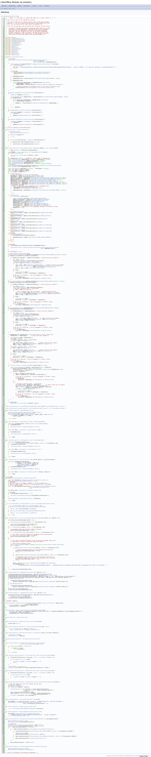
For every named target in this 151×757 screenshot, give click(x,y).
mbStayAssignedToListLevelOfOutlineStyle (34, 480)
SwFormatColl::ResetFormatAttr (28, 471)
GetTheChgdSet (25, 188)
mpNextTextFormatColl (17, 578)
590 (2, 621)
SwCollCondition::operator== (17, 626)
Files (40, 5)
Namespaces (27, 5)
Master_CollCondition (49, 603)
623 (2, 655)
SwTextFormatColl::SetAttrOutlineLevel (20, 699)
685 (2, 718)
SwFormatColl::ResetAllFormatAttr (29, 490)
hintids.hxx (15, 49)
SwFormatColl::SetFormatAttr (27, 429)
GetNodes (30, 413)
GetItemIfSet (39, 78)
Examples (46, 5)
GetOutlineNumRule (48, 84)
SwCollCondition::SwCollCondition (16, 603)
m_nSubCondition (18, 629)
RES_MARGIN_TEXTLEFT (54, 178)
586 (2, 617)
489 (2, 518)
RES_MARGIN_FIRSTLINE (54, 177)
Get (34, 199)
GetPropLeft (26, 289)
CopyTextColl (31, 690)
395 (2, 421)
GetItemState (37, 368)
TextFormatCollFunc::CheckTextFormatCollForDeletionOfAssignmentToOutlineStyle (34, 247)
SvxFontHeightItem (17, 163)
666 (2, 699)
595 (2, 626)
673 (2, 706)
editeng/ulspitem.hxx (18, 41)
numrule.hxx (15, 52)
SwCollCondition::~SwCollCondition (16, 617)
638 (2, 670)
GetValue (45, 82)
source (5, 8)
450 (2, 478)
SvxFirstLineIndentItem (19, 160)
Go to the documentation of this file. (10, 16)
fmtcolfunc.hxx (16, 48)
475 (2, 503)
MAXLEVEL (33, 701)
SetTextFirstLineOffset (26, 265)
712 (2, 746)
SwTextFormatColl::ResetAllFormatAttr (23, 478)
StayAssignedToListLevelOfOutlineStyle (36, 72)
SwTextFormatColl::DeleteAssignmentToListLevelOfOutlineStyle (27, 746)
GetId (15, 150)
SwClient (11, 605)
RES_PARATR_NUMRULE (49, 78)
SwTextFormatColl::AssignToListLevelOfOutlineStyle (24, 718)
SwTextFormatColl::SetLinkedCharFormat (20, 406)
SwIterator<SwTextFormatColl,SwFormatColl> (21, 725)
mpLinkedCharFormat (52, 406)
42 (2, 60)
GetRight (33, 318)
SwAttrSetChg (15, 168)
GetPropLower (24, 347)
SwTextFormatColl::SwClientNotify (19, 148)
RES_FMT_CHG (14, 195)
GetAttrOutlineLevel (18, 715)
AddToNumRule (15, 110)
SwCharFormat (36, 406)
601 (2, 632)
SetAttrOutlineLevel (14, 721)
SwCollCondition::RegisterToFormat (19, 621)
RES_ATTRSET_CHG (16, 173)
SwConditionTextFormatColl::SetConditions (21, 682)
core (10, 8)
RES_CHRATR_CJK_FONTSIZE (53, 182)
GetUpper (30, 342)
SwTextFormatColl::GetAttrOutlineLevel (19, 706)
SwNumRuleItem (41, 62)
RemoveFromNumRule (16, 119)
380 (2, 406)
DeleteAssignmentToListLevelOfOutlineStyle (39, 87)
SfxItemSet (20, 198)
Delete (21, 132)
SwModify (35, 148)
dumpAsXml (19, 588)
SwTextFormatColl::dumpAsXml (17, 572)
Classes (34, 5)
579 (2, 610)
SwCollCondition (35, 610)
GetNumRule (18, 92)
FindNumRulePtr (43, 103)
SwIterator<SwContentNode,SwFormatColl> (20, 412)
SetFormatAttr (20, 272)
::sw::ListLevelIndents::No (33, 505)
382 (2, 408)
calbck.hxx (15, 45)
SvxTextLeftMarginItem (18, 161)
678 (2, 711)
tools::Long (19, 292)
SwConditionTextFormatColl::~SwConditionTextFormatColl (22, 638)
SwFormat (35, 61)
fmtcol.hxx (15, 47)
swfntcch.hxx (15, 54)
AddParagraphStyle (24, 115)
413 (2, 440)
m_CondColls (27, 646)
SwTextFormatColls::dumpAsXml (17, 592)
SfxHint (51, 148)
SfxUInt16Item (21, 702)
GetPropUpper (24, 340)
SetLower (18, 351)
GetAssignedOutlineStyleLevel (39, 487)
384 (2, 410)
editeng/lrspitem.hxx (18, 40)
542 (2, 572)
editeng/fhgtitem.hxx (18, 39)
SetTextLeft (22, 293)
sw (1, 8)
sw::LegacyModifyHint (35, 152)
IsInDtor (18, 153)
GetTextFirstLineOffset (34, 264)
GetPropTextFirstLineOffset (31, 262)
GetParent (42, 198)
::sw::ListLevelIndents (12, 503)
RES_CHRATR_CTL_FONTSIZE (53, 184)
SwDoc (9, 686)
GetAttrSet (37, 188)
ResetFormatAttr (12, 749)
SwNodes (14, 413)
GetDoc (39, 84)
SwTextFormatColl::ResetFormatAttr (19, 459)
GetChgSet (35, 177)
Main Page (4, 5)
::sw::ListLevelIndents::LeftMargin (25, 512)
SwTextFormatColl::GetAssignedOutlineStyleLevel (22, 711)
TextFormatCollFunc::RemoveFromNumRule (22, 426)
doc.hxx (14, 46)
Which (31, 423)
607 (2, 638)
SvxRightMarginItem (17, 162)
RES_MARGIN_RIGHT (51, 179)
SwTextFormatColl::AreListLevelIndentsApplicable (35, 503)
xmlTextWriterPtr (31, 572)
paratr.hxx (15, 53)
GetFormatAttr (16, 708)
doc (13, 8)
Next (49, 414)
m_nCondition (17, 628)
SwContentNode (15, 414)
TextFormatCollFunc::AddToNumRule (21, 434)
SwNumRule (11, 92)
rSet (17, 443)
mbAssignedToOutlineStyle (15, 720)
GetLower (30, 350)
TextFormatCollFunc (17, 56)
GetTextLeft (34, 292)
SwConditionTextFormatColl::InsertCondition (22, 655)
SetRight (21, 319)
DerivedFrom (58, 544)
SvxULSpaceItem (16, 159)
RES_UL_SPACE (47, 180)
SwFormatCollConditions (46, 682)
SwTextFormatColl (16, 64)
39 (2, 56)
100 (2, 119)
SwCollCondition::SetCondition (18, 632)
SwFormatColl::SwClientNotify (19, 155)
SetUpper (18, 343)
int (23, 365)
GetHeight (33, 386)
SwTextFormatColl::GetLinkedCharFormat (29, 408)
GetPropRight (27, 316)
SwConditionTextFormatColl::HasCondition (32, 643)
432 (2, 459)
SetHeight (21, 386)
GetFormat (13, 596)
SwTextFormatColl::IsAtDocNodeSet (19, 410)
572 (2, 603)
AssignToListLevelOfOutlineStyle (20, 495)
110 (2, 129)
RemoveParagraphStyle (25, 124)
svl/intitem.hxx (16, 44)
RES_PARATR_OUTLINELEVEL (34, 702)
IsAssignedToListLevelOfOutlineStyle (36, 73)
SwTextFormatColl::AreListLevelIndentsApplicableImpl (25, 518)
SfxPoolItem (46, 369)
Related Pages (12, 5)
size (23, 595)
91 (2, 110)
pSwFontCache (14, 132)
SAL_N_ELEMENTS (28, 365)
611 (2, 643)
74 (2, 92)
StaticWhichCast (28, 175)
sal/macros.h (15, 43)
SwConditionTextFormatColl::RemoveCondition (22, 670)
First (31, 414)
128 (2, 148)
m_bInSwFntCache (14, 131)
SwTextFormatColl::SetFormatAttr (18, 421)
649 (2, 682)
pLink (61, 406)
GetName (58, 84)
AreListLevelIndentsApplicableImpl (21, 506)
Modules (20, 5)
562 (2, 592)
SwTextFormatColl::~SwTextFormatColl (17, 129)
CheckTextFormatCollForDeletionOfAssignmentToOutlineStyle (28, 60)
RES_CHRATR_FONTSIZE (52, 181)
